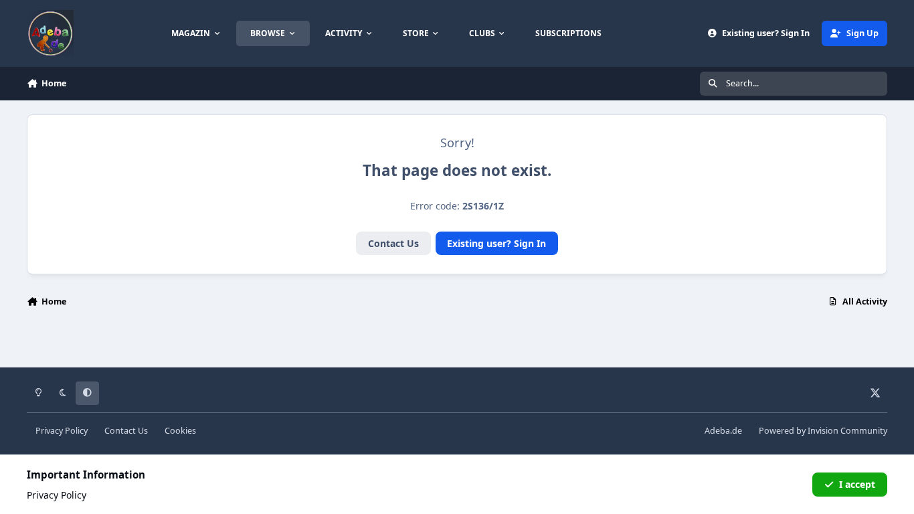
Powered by (823, 430)
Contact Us (393, 243)
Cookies (180, 430)
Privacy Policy (61, 430)
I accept (857, 484)
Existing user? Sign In (496, 243)
